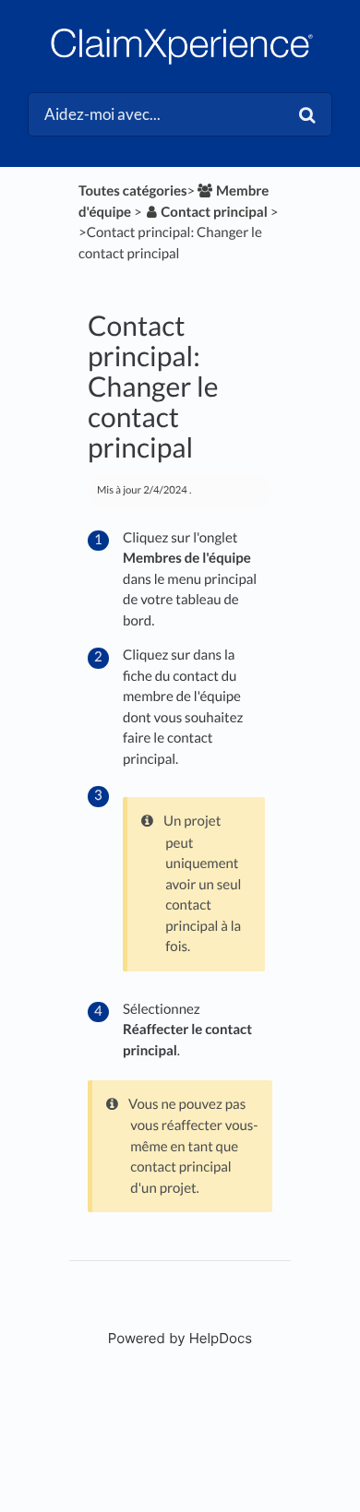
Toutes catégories (132, 191)
